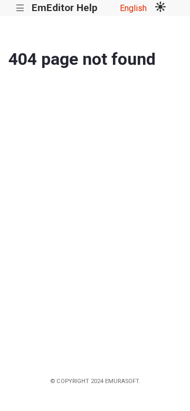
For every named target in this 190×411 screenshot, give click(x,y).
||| (20, 8)
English (133, 8)
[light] (160, 8)
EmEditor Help (65, 8)
